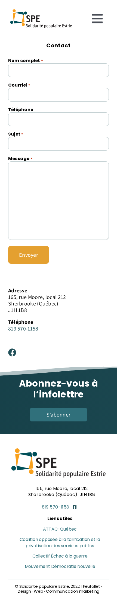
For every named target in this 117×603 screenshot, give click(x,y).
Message (20, 158)
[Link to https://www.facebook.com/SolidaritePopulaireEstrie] (74, 507)
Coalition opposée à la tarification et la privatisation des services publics (60, 542)
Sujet (15, 134)
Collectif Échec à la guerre (60, 556)
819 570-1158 (23, 328)
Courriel (19, 85)
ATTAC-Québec (60, 529)
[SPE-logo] (41, 9)
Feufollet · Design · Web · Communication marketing (60, 588)
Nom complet (25, 60)
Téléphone (20, 109)
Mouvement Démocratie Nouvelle (60, 566)
